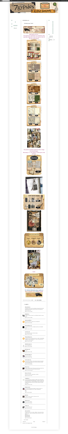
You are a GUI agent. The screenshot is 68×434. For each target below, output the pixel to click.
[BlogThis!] (37, 300)
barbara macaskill (27, 320)
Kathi (26, 395)
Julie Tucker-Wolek (27, 354)
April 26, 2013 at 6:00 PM (28, 397)
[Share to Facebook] (39, 300)
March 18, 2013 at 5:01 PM (28, 346)
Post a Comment (26, 419)
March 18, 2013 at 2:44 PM (28, 322)
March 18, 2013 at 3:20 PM (28, 334)
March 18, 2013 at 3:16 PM (28, 328)
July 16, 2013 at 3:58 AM (28, 417)
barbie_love (26, 400)
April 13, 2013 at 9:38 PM (28, 392)
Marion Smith (27, 307)
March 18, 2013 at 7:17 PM (28, 351)
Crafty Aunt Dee (27, 359)
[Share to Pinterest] (40, 300)
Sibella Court (51, 37)
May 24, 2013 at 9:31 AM (28, 408)
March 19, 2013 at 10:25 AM (28, 370)
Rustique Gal (27, 387)
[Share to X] (38, 300)
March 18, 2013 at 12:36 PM (28, 317)
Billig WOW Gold (27, 414)
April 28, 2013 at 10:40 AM (28, 402)
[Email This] (36, 300)
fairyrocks (26, 366)
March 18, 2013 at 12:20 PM (28, 311)
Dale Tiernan (27, 349)
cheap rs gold (27, 410)
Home (34, 421)
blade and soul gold (27, 416)
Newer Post (24, 421)
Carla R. (26, 405)
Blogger (35, 427)
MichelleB (26, 314)
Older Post (43, 421)
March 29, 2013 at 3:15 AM (28, 384)
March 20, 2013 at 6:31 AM (28, 375)
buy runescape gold (27, 415)
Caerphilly (26, 378)
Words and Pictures (27, 325)
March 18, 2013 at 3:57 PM (28, 341)
